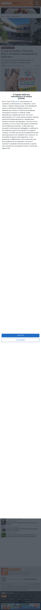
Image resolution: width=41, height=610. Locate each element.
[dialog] (20, 305)
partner (17, 101)
